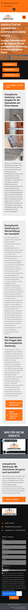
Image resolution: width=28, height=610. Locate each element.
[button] (24, 17)
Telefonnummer (5, 549)
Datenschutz (4, 571)
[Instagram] (14, 9)
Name (3, 539)
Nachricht (4, 559)
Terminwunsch (6, 568)
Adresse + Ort (5, 554)
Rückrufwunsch (6, 566)
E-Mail (3, 544)
